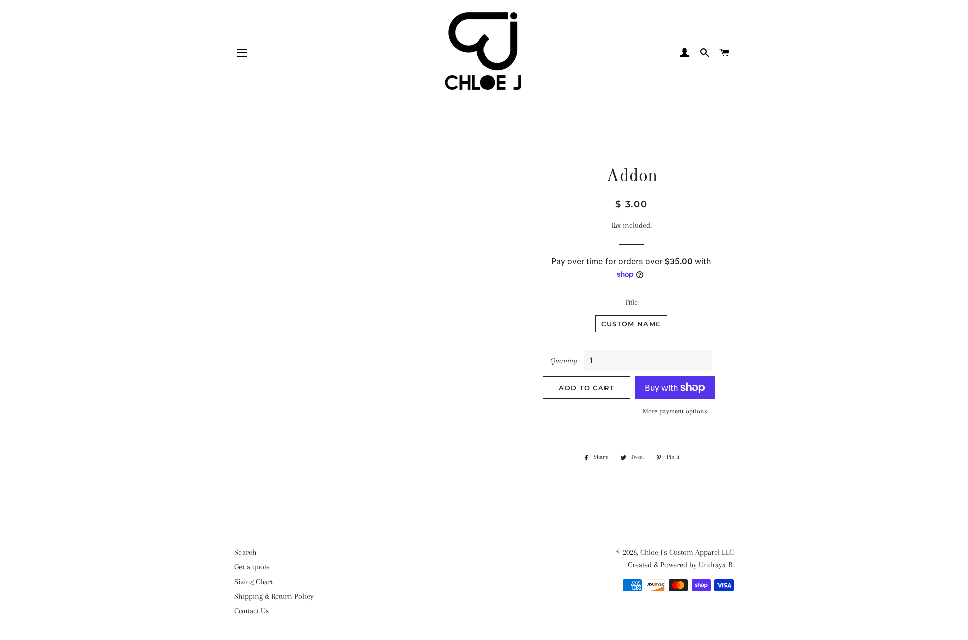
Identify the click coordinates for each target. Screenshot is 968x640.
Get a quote (252, 566)
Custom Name (631, 323)
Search (245, 552)
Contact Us (251, 610)
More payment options (675, 411)
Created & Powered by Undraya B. (681, 564)
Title (631, 302)
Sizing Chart (253, 581)
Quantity (563, 360)
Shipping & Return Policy (274, 596)
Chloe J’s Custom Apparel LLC (687, 552)
